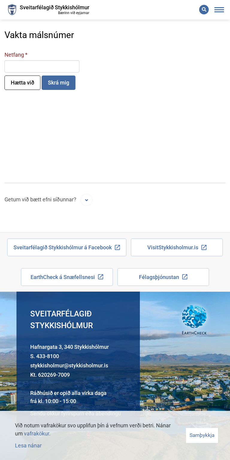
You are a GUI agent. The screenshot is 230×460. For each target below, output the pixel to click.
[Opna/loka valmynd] (219, 9)
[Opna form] (86, 199)
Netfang (14, 55)
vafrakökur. (37, 433)
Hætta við (22, 82)
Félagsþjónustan (159, 277)
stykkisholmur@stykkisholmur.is (69, 365)
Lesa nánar (28, 445)
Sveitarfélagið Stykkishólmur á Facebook (62, 247)
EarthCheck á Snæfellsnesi (63, 277)
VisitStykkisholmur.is (172, 247)
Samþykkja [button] (202, 435)
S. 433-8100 (44, 356)
